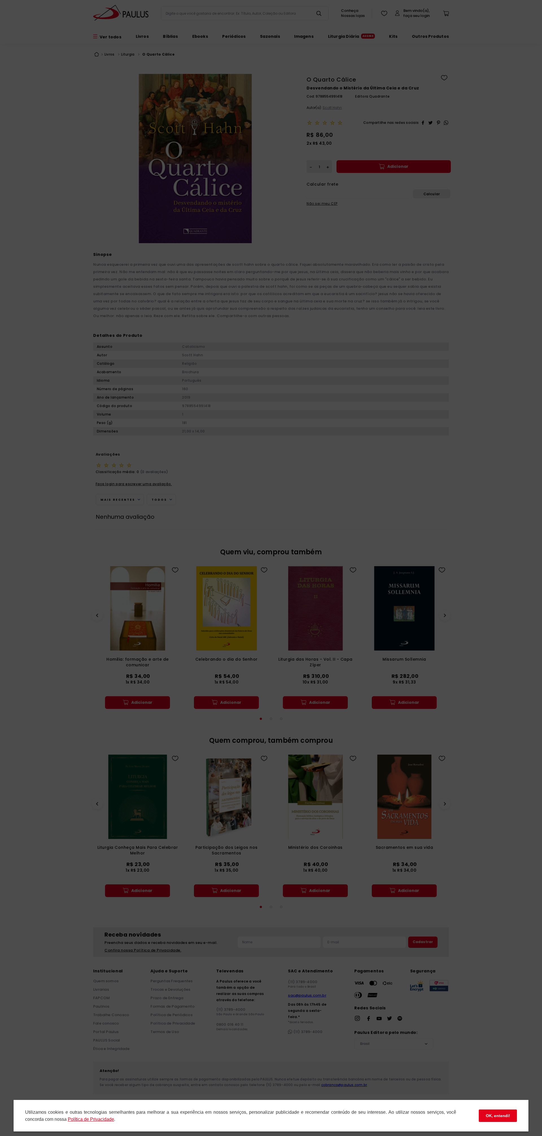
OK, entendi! (498, 1115)
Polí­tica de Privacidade (91, 1119)
